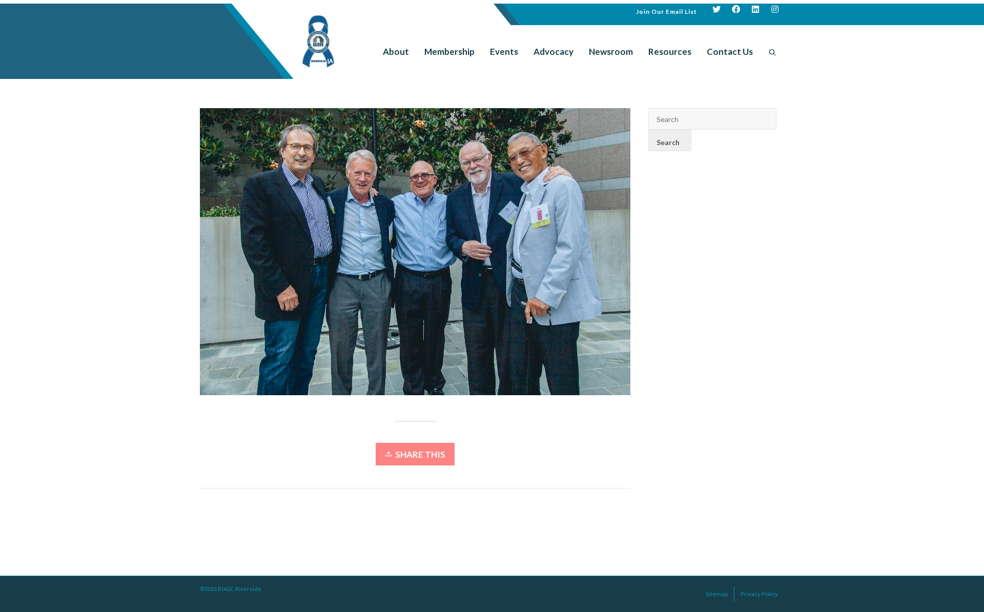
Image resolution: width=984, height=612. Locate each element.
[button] (666, 10)
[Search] (772, 52)
